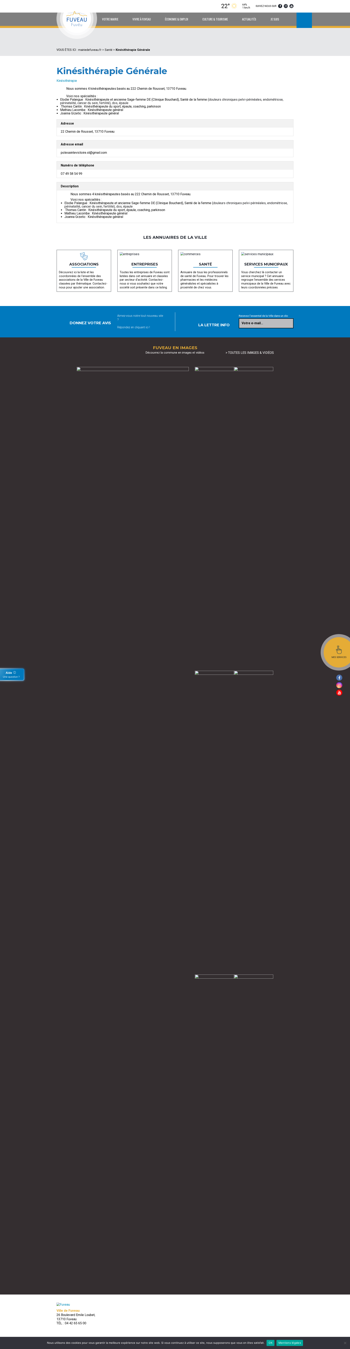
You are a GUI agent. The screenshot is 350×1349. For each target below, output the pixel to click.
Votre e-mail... (252, 323)
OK (270, 1342)
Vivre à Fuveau (141, 19)
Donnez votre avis (90, 323)
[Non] (345, 1343)
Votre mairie (110, 19)
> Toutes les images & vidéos (250, 353)
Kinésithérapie (67, 81)
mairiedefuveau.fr (89, 50)
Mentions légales (290, 1342)
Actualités (249, 19)
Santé (108, 50)
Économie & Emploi (176, 19)
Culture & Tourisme (215, 19)
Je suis (274, 19)
